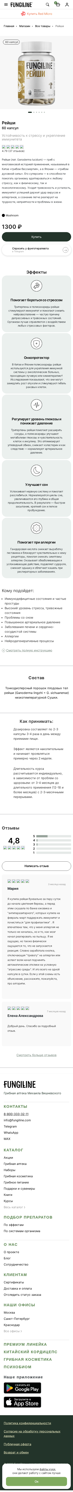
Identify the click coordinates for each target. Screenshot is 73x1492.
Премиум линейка (25, 1344)
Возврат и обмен (16, 1452)
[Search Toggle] (47, 4)
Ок (37, 1481)
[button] (3, 74)
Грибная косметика (18, 1176)
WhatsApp (11, 1132)
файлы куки (47, 1469)
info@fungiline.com (17, 1120)
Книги (8, 1195)
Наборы (9, 1170)
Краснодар (12, 1325)
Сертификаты (14, 1282)
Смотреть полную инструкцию (29, 650)
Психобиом (18, 1367)
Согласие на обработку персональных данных (32, 1433)
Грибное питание (16, 1182)
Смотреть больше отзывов (36, 1055)
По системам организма (22, 1231)
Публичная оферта (17, 1444)
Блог (7, 1258)
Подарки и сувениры (19, 1188)
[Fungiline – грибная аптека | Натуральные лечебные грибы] (21, 4)
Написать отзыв (37, 866)
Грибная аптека (15, 1164)
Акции (8, 1157)
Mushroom (12, 215)
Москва (9, 1312)
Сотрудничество (16, 1264)
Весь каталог (14, 1207)
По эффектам (14, 1225)
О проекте (11, 1252)
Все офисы (13, 1331)
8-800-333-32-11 (16, 1114)
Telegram (10, 1126)
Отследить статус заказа (22, 1295)
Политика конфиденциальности (27, 1423)
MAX (7, 1139)
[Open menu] (6, 4)
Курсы (8, 1201)
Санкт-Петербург (17, 1319)
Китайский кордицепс (30, 1352)
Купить (36, 237)
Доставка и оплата (18, 1288)
